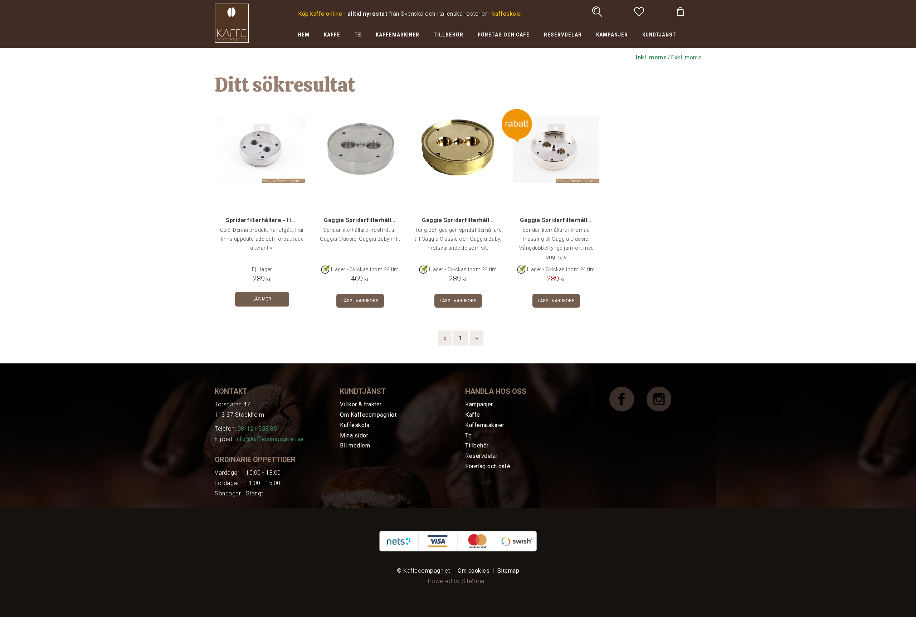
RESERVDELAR (563, 34)
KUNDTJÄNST (659, 34)
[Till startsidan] (232, 23)
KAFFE (332, 34)
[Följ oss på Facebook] (627, 398)
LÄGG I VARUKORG (360, 300)
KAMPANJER (612, 34)
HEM (304, 34)
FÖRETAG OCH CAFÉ (504, 34)
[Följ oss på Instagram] (664, 398)
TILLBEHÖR (448, 34)
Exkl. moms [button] (686, 57)
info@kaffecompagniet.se (269, 439)
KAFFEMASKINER (397, 34)
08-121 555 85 (257, 428)
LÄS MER (262, 299)
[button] (651, 57)
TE (358, 34)
